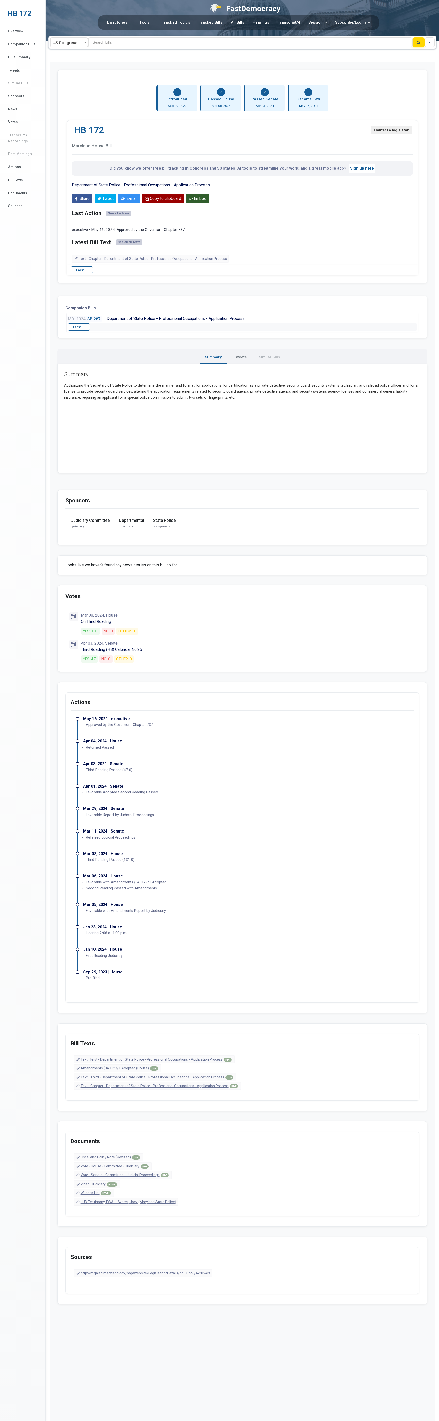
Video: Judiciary (98, 1184)
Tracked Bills (210, 22)
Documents (17, 193)
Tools (144, 22)
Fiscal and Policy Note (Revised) (109, 1157)
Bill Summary (19, 57)
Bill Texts (15, 180)
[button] (430, 42)
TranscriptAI (289, 22)
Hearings (261, 22)
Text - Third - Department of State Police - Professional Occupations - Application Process (156, 1077)
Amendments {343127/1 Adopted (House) (118, 1068)
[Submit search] (419, 42)
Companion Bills (22, 44)
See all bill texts (129, 242)
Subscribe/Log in (350, 22)
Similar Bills (18, 83)
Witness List (95, 1193)
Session (315, 22)
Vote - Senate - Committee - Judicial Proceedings (124, 1175)
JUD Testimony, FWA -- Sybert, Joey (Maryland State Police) (128, 1202)
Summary (213, 357)
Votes (13, 122)
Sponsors (16, 96)
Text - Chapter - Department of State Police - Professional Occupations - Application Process (153, 259)
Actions (14, 167)
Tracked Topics (176, 22)
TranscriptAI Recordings (18, 138)
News (12, 109)
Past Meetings (20, 154)
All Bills (237, 22)
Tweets (14, 70)
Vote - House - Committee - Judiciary (114, 1166)
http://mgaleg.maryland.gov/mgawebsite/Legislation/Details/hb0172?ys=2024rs (145, 1273)
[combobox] (69, 42)
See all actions (118, 213)
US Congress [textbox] (65, 42)
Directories (117, 22)
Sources (15, 206)
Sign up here (362, 168)
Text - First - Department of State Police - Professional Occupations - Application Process (155, 1059)
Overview (15, 31)
